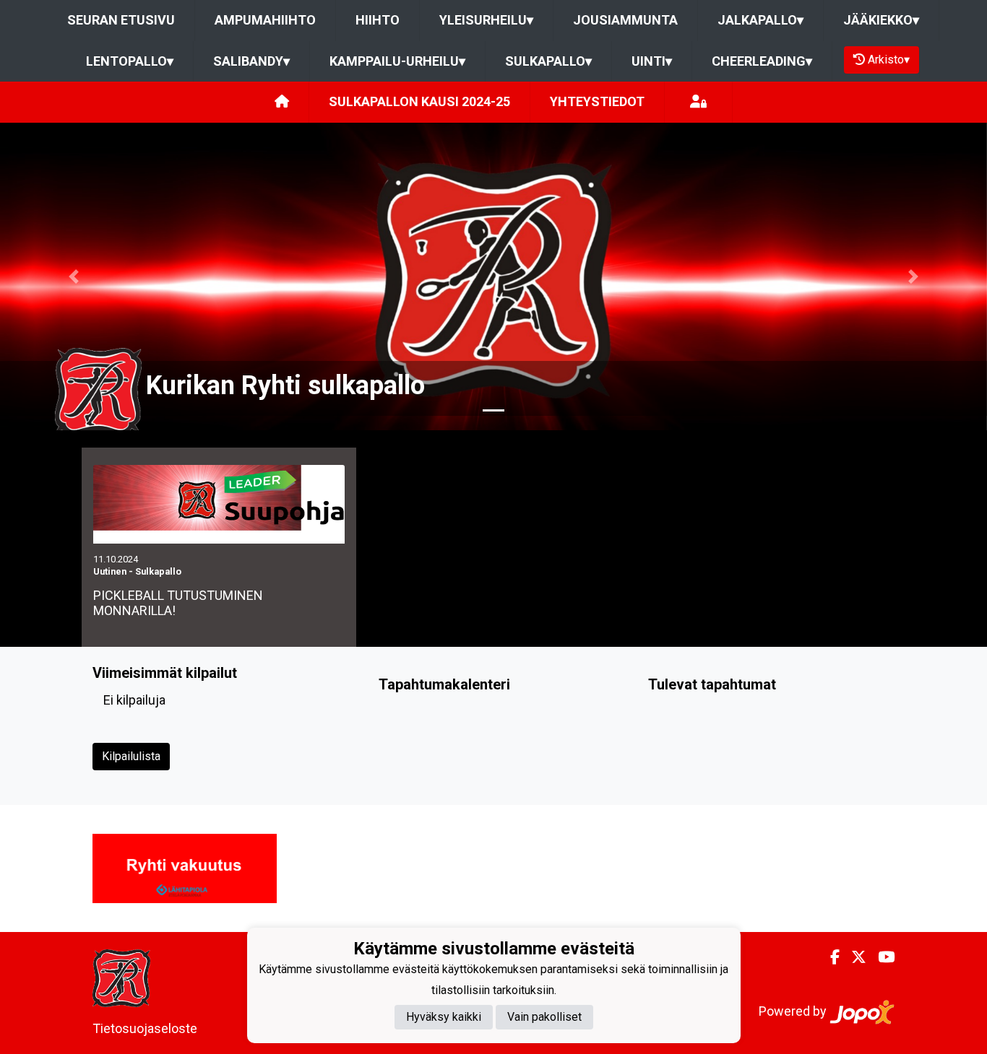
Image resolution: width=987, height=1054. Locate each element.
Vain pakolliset (544, 1017)
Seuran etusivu (121, 19)
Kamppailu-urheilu (397, 61)
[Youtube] (880, 957)
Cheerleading (762, 61)
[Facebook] (829, 957)
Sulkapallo (548, 61)
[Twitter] (853, 957)
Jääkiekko (881, 19)
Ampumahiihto (265, 19)
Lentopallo (129, 61)
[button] (74, 276)
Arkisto (889, 59)
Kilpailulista (131, 756)
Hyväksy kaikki (443, 1017)
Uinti (652, 61)
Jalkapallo (760, 19)
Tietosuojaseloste (144, 1028)
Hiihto (377, 19)
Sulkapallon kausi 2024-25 (419, 101)
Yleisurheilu (486, 19)
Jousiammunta (625, 19)
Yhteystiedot (597, 101)
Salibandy (251, 61)
